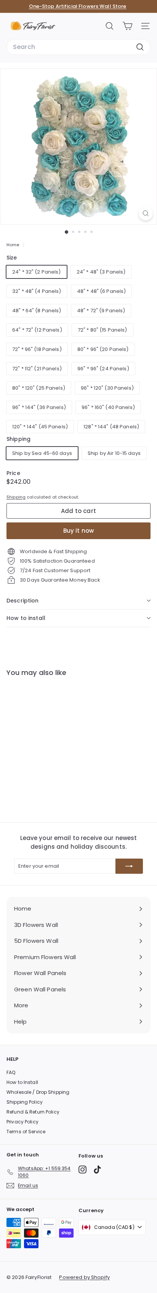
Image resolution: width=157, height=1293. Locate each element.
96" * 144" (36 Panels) (39, 407)
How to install (25, 618)
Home (13, 245)
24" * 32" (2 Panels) (36, 271)
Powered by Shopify (84, 1277)
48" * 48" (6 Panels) (101, 291)
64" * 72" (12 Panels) (37, 329)
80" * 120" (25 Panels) (38, 388)
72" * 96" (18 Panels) (37, 349)
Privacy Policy (22, 1121)
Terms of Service (25, 1131)
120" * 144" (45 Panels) (40, 426)
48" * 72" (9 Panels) (101, 310)
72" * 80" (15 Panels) (102, 329)
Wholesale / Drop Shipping (37, 1092)
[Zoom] (146, 213)
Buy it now (78, 531)
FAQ (10, 1072)
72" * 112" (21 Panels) (37, 368)
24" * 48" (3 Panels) (101, 271)
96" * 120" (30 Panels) (107, 388)
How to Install (22, 1082)
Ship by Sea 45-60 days (42, 453)
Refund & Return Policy (32, 1112)
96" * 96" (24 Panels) (103, 368)
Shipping (16, 497)
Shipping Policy (24, 1102)
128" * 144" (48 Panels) (111, 426)
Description (22, 600)
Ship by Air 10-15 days (114, 453)
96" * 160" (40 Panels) (108, 407)
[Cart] (127, 26)
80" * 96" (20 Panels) (103, 349)
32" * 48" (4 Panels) (36, 291)
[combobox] (78, 47)
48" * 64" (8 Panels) (36, 310)
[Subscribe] (129, 866)
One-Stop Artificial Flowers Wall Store (78, 6)
